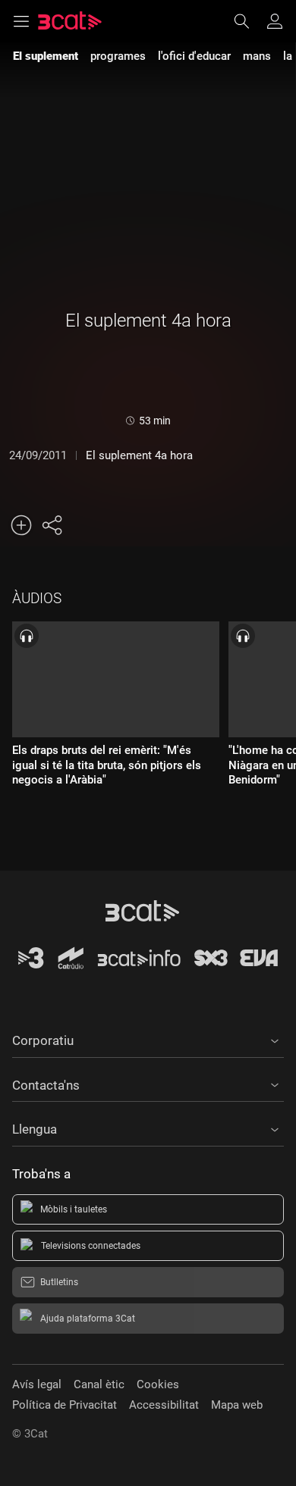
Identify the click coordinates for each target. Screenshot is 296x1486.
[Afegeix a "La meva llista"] (21, 525)
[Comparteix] (51, 525)
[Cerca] (249, 21)
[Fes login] (275, 21)
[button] (148, 1038)
